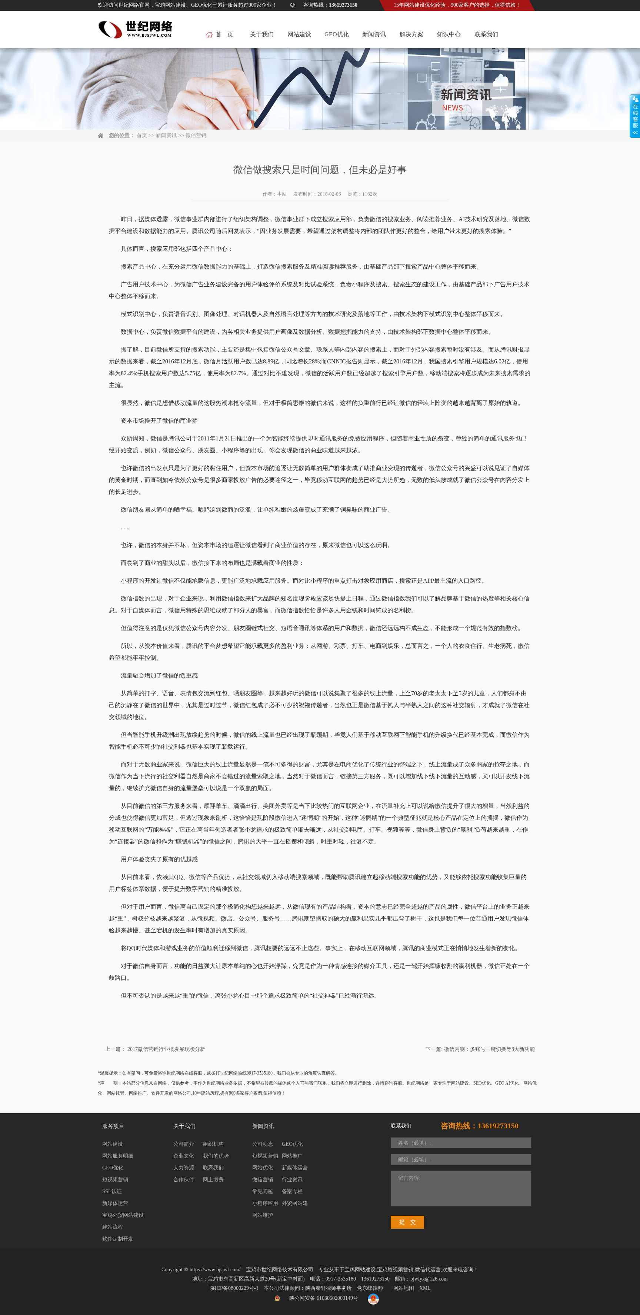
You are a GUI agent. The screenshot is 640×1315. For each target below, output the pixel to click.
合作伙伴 (183, 1179)
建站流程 (112, 1227)
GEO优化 (336, 34)
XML (425, 1288)
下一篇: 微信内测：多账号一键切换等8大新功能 (480, 1049)
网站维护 (262, 1215)
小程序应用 (265, 1203)
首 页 (224, 34)
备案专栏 (292, 1191)
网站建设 (299, 34)
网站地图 (403, 1288)
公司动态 (262, 1144)
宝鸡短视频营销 (395, 1269)
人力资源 (183, 1168)
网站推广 (292, 1156)
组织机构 (213, 1144)
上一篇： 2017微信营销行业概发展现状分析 (155, 1049)
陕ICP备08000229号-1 (234, 1288)
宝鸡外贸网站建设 (123, 1215)
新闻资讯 (374, 34)
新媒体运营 (115, 1203)
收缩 (635, 116)
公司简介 (183, 1144)
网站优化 (262, 1168)
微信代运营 (428, 1269)
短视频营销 (115, 1179)
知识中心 (449, 34)
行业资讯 (292, 1179)
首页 (142, 135)
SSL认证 (112, 1191)
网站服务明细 (117, 1156)
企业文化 (183, 1156)
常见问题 (262, 1191)
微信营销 (196, 135)
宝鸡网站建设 (360, 1269)
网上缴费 (213, 1179)
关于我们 (262, 34)
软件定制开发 (117, 1239)
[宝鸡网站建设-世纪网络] (136, 33)
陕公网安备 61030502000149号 (323, 1298)
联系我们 (486, 34)
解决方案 (411, 34)
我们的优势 (216, 1156)
